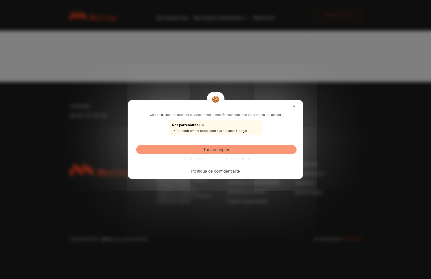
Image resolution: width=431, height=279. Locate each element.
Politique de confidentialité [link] (215, 171)
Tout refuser (195, 158)
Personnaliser (237, 158)
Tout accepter (216, 149)
